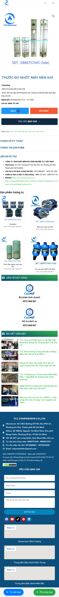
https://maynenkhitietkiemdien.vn (18, 181)
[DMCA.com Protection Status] (9, 464)
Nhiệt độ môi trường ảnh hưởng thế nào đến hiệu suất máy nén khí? (38, 387)
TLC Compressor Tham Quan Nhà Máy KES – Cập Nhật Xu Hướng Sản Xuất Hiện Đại (38, 376)
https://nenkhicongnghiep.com (44, 181)
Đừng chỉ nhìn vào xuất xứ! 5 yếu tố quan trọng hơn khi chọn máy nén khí (38, 364)
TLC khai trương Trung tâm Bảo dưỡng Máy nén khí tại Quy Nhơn (38, 352)
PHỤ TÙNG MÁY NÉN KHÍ (18, 131)
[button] (45, 3)
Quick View (12, 219)
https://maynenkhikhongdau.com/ (18, 184)
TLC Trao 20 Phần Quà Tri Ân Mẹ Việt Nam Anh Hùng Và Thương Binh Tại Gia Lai (38, 342)
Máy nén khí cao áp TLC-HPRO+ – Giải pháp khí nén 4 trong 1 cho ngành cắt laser (38, 399)
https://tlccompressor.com (23, 178)
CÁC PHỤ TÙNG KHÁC (36, 131)
